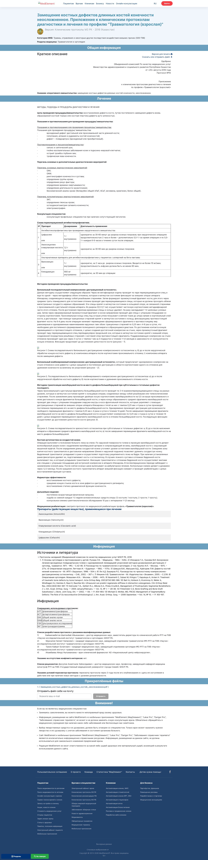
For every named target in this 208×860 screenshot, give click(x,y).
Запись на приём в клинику (48, 803)
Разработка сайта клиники (116, 815)
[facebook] (170, 772)
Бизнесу (100, 3)
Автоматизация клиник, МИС (117, 788)
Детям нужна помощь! (150, 772)
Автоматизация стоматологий (117, 792)
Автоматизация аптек (114, 803)
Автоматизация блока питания (118, 807)
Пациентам (68, 3)
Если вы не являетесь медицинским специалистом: (62, 708)
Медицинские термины (81, 825)
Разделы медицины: (47, 42)
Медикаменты (77, 817)
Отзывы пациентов (44, 815)
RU (155, 3)
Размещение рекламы (149, 792)
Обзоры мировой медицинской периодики (84, 804)
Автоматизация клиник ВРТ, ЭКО (118, 796)
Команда (88, 772)
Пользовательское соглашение (52, 772)
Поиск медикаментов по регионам (50, 788)
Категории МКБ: (45, 38)
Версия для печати (161, 54)
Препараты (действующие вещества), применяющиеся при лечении (79, 509)
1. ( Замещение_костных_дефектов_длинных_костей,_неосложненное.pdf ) (73, 687)
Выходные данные (104, 844)
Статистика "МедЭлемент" (109, 772)
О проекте (76, 772)
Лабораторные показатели (82, 821)
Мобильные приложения (47, 834)
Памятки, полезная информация (49, 826)
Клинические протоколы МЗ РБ (84, 800)
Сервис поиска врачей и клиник (49, 800)
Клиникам (89, 3)
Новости (110, 3)
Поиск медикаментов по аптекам (50, 792)
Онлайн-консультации (126, 3)
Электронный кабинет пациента (50, 830)
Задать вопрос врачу (45, 819)
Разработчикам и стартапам (151, 796)
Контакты (130, 772)
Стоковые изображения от (98, 850)
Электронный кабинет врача (83, 788)
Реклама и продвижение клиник (118, 811)
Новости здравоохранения (82, 813)
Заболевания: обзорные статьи (84, 810)
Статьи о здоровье (44, 822)
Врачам (79, 3)
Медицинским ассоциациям (151, 800)
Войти (167, 3)
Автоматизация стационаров (117, 800)
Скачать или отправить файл (156, 57)
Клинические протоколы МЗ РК (84, 792)
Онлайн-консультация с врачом (49, 796)
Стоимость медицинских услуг (49, 811)
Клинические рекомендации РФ (84, 796)
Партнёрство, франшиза (149, 788)
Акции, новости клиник (46, 807)
